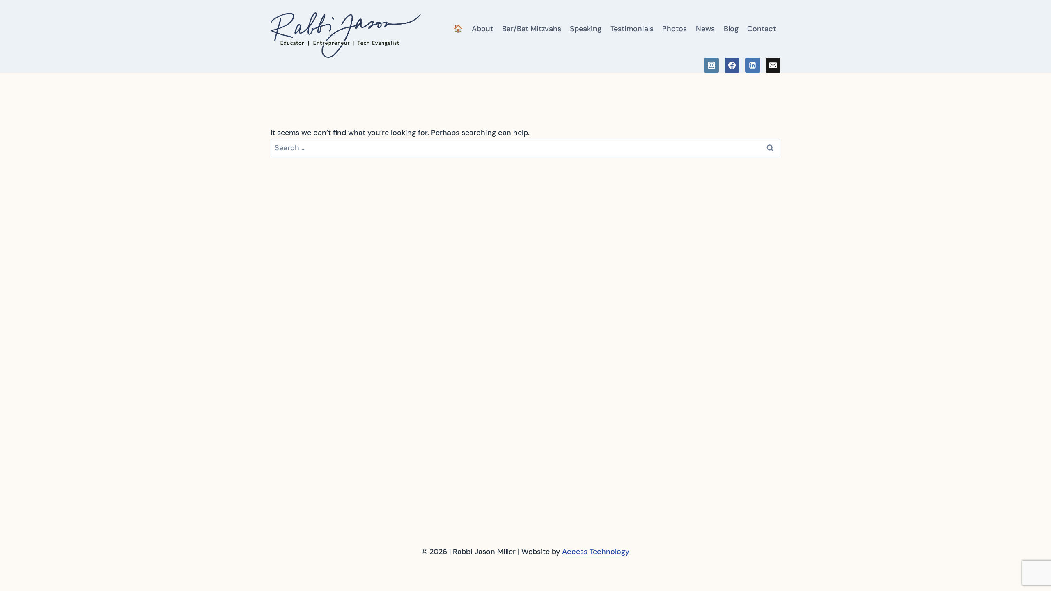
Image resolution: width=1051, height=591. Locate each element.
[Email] (773, 65)
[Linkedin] (752, 65)
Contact (761, 29)
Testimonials (632, 29)
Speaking (585, 29)
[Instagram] (711, 65)
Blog (731, 29)
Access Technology (595, 552)
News (705, 29)
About (482, 29)
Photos (674, 29)
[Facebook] (732, 65)
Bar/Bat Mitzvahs (531, 29)
